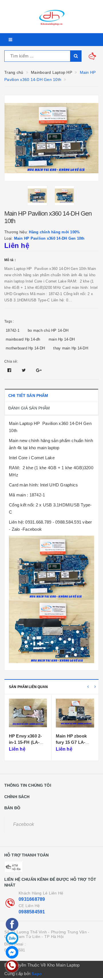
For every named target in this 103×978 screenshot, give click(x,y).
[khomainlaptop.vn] (51, 16)
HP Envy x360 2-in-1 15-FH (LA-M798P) (25, 742)
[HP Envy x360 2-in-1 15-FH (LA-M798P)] (28, 714)
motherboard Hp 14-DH (25, 348)
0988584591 (32, 911)
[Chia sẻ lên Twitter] (24, 370)
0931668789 (32, 899)
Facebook (23, 824)
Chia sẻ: (11, 361)
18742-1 (12, 330)
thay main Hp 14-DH (70, 348)
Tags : (9, 321)
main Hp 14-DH (62, 339)
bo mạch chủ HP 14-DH (48, 330)
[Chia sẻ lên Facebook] (10, 370)
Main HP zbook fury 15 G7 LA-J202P (71, 742)
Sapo (36, 973)
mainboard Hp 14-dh (23, 339)
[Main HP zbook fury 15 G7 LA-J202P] (75, 714)
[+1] (39, 370)
